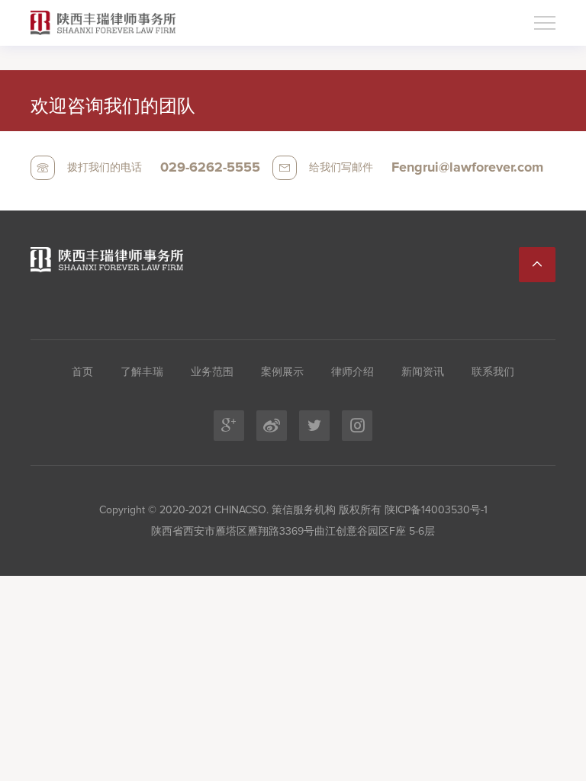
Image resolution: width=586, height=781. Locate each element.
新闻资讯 (422, 372)
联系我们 (493, 372)
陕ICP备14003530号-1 (435, 510)
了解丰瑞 (142, 372)
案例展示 (282, 372)
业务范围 (212, 372)
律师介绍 (352, 372)
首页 (82, 372)
